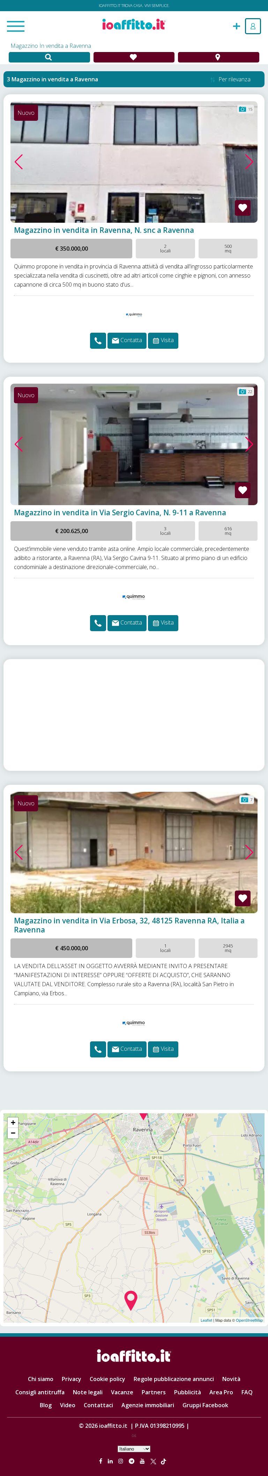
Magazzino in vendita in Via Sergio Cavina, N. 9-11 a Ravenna (120, 512)
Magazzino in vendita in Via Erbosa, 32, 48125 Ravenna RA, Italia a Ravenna (129, 925)
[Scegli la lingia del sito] (134, 1448)
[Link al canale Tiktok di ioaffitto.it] (163, 1461)
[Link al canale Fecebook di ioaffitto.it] (101, 1461)
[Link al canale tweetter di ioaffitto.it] (153, 1461)
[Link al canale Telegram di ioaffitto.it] (132, 1461)
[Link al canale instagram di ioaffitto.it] (121, 1461)
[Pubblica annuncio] (237, 25)
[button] (18, 162)
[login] (253, 26)
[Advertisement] (134, 715)
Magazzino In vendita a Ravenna (50, 46)
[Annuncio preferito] (242, 208)
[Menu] (15, 27)
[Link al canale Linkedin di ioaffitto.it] (111, 1461)
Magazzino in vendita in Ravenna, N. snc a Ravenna (104, 230)
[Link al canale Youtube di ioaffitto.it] (143, 1461)
